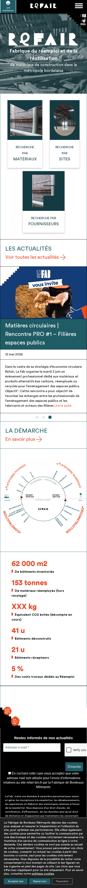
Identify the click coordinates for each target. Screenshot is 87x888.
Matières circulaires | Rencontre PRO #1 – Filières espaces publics (40, 334)
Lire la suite (62, 405)
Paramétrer (62, 881)
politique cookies (43, 873)
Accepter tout (15, 881)
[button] (37, 417)
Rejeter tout (39, 881)
